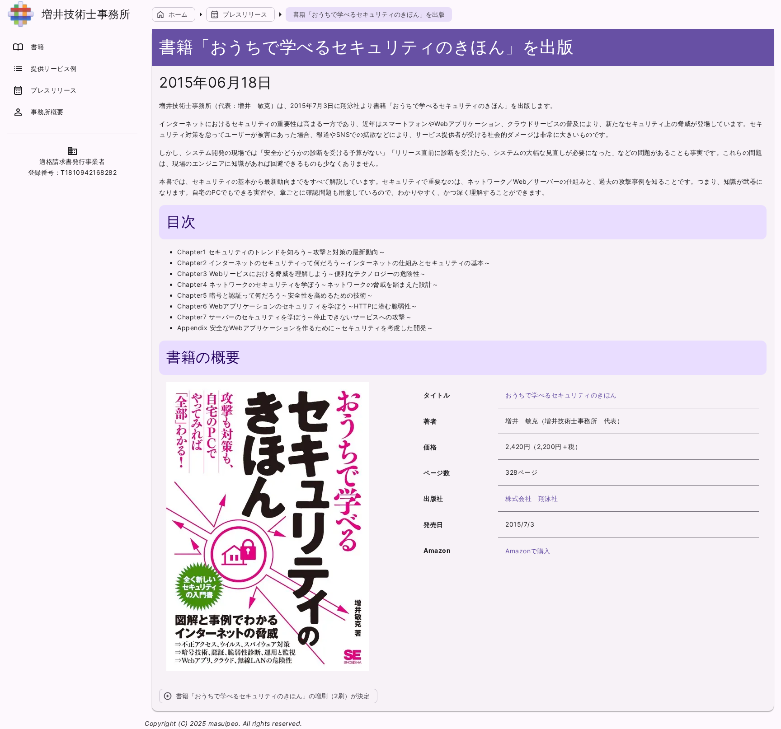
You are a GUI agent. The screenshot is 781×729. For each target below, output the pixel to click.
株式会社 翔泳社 (531, 498)
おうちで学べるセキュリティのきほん (561, 395)
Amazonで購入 (527, 551)
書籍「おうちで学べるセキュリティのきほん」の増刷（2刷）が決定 (266, 696)
